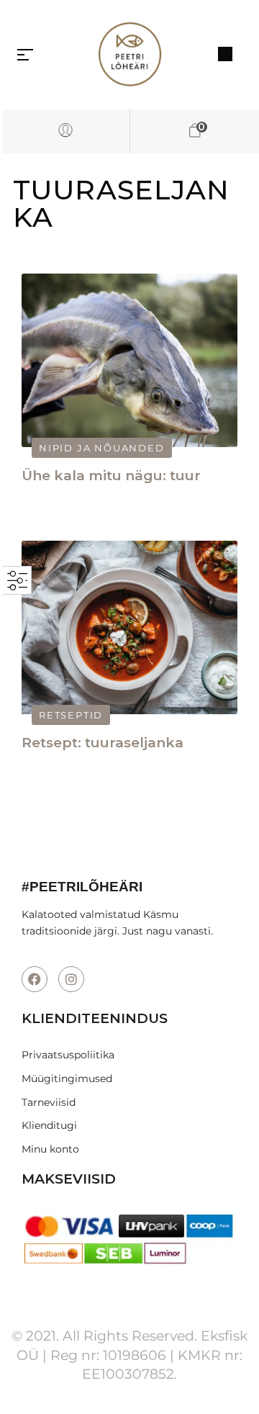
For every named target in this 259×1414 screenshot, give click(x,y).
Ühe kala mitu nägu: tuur (111, 475)
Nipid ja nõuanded (102, 448)
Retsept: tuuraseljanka (102, 742)
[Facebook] (34, 979)
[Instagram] (71, 979)
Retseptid (71, 715)
